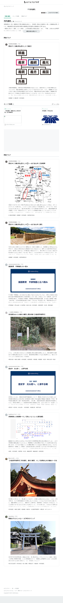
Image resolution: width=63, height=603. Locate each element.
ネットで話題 (16, 16)
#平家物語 (11, 305)
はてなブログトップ (27, 590)
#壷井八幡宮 (17, 359)
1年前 (19, 43)
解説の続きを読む (31, 31)
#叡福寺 (36, 563)
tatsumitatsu (11, 516)
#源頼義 (35, 359)
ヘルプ (15, 590)
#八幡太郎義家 (12, 215)
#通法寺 (42, 509)
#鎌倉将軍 (29, 451)
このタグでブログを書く (53, 12)
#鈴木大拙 (28, 305)
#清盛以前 (32, 407)
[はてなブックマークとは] (13, 104)
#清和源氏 (29, 359)
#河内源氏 (21, 98)
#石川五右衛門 (12, 563)
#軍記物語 (50, 305)
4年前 (19, 414)
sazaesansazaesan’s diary (14, 264)
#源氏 (10, 451)
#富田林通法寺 (22, 257)
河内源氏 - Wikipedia (47, 110)
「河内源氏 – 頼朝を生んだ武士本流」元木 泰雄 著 (13, 111)
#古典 (45, 305)
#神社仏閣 (49, 359)
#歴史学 (10, 407)
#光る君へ (20, 407)
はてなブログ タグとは (8, 590)
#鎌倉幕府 (35, 451)
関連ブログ (24, 16)
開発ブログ (20, 590)
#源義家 (10, 98)
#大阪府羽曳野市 (35, 509)
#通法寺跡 (11, 359)
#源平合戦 (38, 407)
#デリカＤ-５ (48, 509)
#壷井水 (28, 509)
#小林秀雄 (22, 305)
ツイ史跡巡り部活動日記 (14, 312)
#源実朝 (20, 451)
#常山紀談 (16, 305)
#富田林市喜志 (30, 215)
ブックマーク (8, 109)
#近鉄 (54, 359)
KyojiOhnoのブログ (13, 414)
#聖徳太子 (30, 563)
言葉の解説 (7, 16)
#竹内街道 (19, 563)
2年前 (22, 366)
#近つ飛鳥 (25, 563)
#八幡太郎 (15, 98)
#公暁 (24, 451)
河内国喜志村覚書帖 (13, 43)
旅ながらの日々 (12, 458)
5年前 (16, 516)
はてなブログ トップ (9, 6)
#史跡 (44, 359)
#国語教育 (40, 305)
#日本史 (15, 407)
